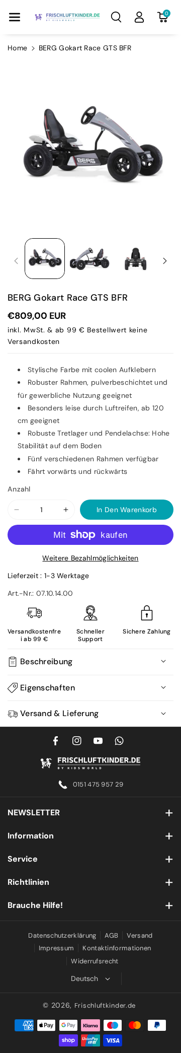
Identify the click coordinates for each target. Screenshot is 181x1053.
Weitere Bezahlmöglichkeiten (90, 558)
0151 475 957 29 (98, 784)
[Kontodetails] (139, 17)
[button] (15, 17)
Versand (139, 935)
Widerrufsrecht (94, 961)
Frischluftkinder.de (105, 1005)
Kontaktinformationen (116, 948)
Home (17, 47)
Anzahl (19, 489)
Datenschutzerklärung (62, 935)
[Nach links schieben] (16, 260)
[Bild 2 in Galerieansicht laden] (90, 258)
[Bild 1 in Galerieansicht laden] (45, 258)
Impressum (56, 948)
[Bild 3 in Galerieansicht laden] (136, 258)
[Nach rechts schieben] (164, 260)
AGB (111, 935)
